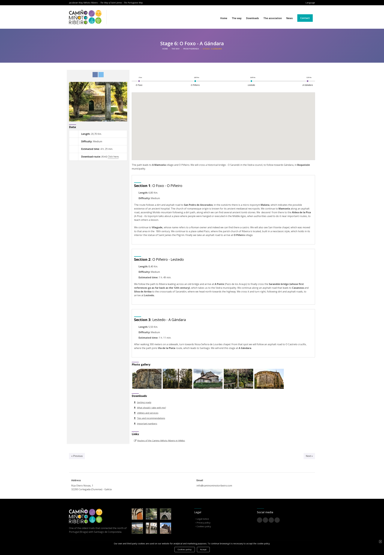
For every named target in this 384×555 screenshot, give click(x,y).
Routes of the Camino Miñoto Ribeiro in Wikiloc (161, 440)
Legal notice (202, 518)
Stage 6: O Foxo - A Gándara (192, 43)
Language (310, 2)
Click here (113, 156)
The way (237, 18)
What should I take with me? (151, 407)
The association (272, 18)
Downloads (252, 18)
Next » (309, 456)
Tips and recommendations (151, 418)
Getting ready (144, 402)
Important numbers (147, 423)
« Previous (77, 456)
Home (223, 18)
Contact (305, 18)
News (289, 18)
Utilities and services (147, 412)
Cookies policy (203, 526)
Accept (203, 549)
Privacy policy (203, 522)
